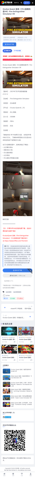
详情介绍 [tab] (8, 50)
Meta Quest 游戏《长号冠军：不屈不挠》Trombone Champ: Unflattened (21, 404)
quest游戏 (8, 292)
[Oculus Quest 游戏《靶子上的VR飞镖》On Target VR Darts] (9, 349)
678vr (8, 295)
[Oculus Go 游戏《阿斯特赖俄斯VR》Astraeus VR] (9, 331)
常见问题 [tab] (18, 50)
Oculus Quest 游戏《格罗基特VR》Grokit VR (21, 370)
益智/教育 (12, 37)
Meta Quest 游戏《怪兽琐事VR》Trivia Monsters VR (21, 377)
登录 (27, 2)
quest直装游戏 (17, 292)
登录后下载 (10, 44)
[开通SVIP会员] (17, 60)
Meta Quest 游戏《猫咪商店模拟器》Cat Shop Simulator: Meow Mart (21, 391)
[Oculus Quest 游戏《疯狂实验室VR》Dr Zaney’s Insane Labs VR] (26, 349)
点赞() (21, 298)
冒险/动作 (12, 337)
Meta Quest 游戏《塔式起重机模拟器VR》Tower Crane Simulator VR (21, 397)
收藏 (13, 298)
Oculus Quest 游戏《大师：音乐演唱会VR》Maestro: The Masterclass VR (21, 384)
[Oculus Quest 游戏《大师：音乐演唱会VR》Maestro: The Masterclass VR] (6, 384)
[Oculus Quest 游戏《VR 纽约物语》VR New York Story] (26, 331)
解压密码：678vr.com (18, 275)
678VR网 (17, 468)
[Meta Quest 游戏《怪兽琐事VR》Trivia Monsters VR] (6, 377)
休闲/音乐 (5, 337)
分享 (6, 298)
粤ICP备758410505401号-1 (11, 470)
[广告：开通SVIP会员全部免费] (17, 57)
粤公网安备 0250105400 (24, 470)
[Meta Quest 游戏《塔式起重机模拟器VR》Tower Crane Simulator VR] (6, 397)
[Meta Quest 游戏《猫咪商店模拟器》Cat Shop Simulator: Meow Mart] (6, 391)
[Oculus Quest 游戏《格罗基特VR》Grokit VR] (6, 371)
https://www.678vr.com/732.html (16, 241)
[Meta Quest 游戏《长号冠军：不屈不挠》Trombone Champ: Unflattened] (6, 404)
